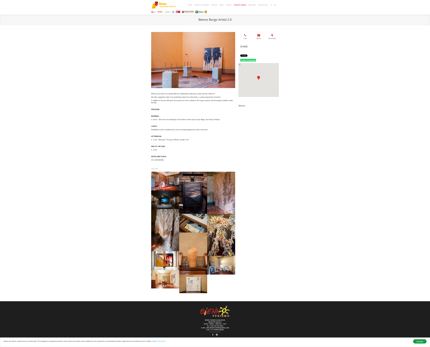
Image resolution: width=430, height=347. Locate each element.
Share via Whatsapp (248, 60)
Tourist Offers (240, 5)
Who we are (263, 5)
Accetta (419, 341)
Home (190, 5)
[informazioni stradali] (259, 80)
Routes (214, 5)
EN (275, 5)
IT (271, 5)
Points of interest (201, 5)
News (221, 5)
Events (228, 5)
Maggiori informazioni (159, 341)
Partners (252, 5)
